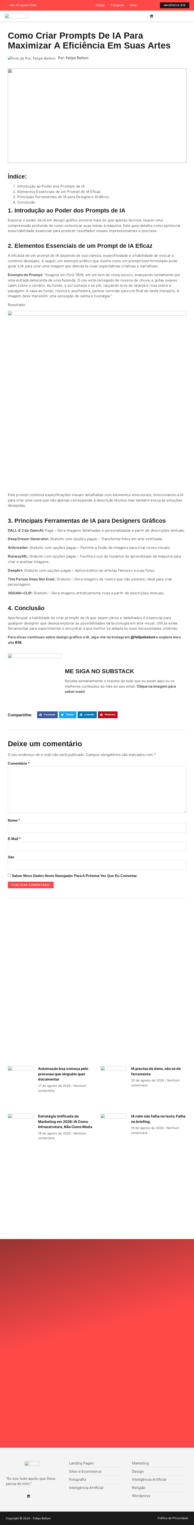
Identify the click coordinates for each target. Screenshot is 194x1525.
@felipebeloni (143, 637)
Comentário (19, 763)
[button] (137, 16)
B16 (18, 642)
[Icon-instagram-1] (159, 16)
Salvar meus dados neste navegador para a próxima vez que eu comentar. (74, 876)
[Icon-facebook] (144, 16)
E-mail (14, 839)
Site (11, 857)
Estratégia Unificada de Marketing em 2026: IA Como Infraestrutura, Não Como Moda (65, 1121)
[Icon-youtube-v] (166, 16)
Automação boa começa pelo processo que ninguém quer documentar (63, 1073)
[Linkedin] (151, 16)
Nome (14, 820)
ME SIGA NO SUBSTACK (99, 671)
